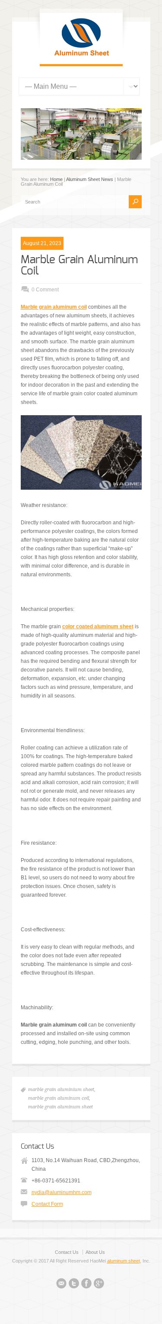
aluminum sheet (123, 1260)
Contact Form (47, 1204)
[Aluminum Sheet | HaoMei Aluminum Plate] (81, 55)
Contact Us (67, 1252)
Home (56, 179)
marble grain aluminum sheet (60, 1107)
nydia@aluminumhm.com (62, 1192)
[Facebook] (86, 1284)
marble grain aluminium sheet (61, 1089)
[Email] (61, 1284)
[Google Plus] (99, 1284)
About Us (95, 1252)
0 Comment (45, 290)
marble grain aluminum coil (58, 1098)
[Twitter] (74, 1284)
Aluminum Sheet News (89, 179)
